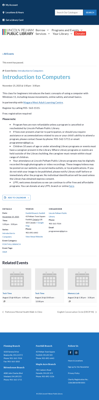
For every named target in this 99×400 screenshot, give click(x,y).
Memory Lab (73, 293)
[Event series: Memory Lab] (70, 301)
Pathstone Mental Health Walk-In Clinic (23, 312)
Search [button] (90, 12)
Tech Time (7, 293)
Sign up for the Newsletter (78, 367)
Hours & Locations (75, 361)
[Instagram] (76, 352)
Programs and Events (65, 29)
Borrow (40, 29)
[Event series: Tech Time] (4, 301)
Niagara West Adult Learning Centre (43, 102)
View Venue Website (34, 236)
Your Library (61, 33)
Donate (80, 33)
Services (41, 33)
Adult (4, 252)
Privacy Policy (74, 373)
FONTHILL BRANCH (11, 244)
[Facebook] (70, 352)
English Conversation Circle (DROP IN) (75, 312)
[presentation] (17, 279)
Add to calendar (17, 197)
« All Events (8, 53)
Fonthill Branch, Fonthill (35, 213)
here (71, 185)
